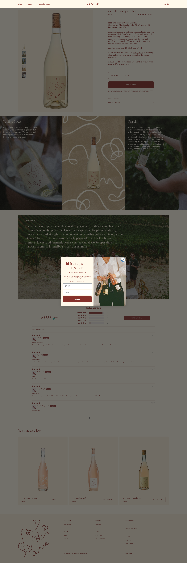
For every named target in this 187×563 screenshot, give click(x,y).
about (30, 4)
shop (20, 4)
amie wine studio (44, 4)
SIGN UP (77, 299)
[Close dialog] (123, 260)
